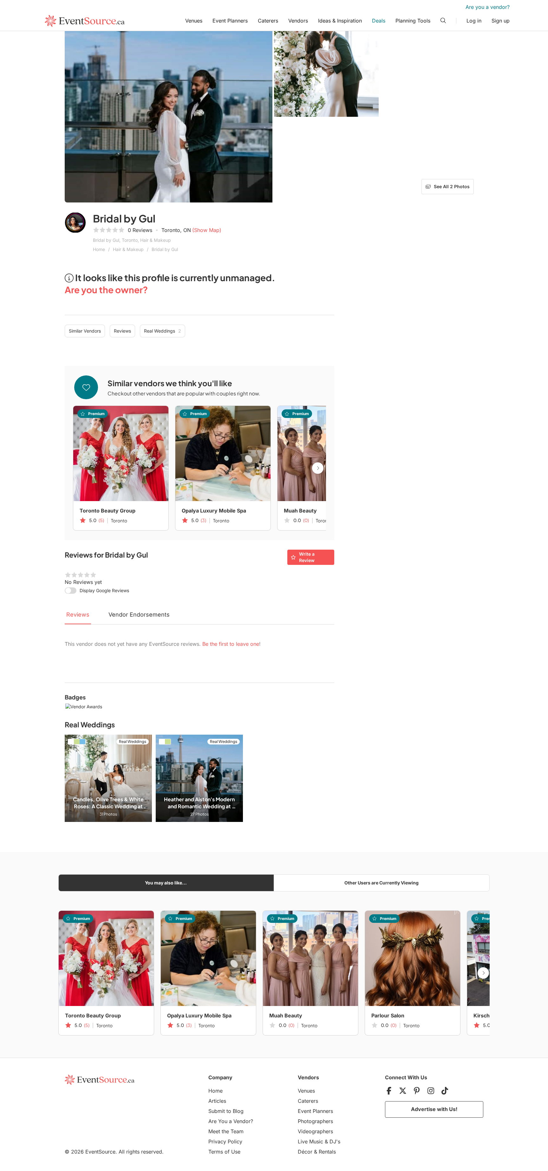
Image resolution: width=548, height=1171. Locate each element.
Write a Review (307, 557)
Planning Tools (412, 20)
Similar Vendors (85, 331)
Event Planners (230, 20)
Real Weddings (162, 331)
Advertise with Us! (434, 1109)
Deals (378, 20)
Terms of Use (224, 1151)
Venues (193, 20)
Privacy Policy (225, 1141)
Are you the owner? (106, 289)
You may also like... (166, 882)
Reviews (122, 331)
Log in (473, 20)
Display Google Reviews (104, 590)
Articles (217, 1101)
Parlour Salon (387, 1015)
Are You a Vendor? (230, 1121)
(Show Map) (206, 230)
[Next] (317, 468)
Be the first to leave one (230, 644)
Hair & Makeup (128, 249)
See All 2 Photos (452, 186)
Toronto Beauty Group (107, 510)
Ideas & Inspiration (340, 20)
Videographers (315, 1131)
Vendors (298, 20)
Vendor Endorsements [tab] (139, 614)
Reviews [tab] (77, 614)
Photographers (315, 1121)
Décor (305, 1151)
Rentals (327, 1151)
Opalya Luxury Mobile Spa (214, 510)
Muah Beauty (300, 510)
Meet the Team (226, 1131)
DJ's (334, 1141)
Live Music (310, 1141)
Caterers (268, 20)
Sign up (501, 20)
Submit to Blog (226, 1111)
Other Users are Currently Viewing (381, 882)
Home (99, 249)
